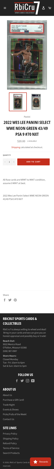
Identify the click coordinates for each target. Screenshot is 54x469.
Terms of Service (11, 448)
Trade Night (9, 405)
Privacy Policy (10, 433)
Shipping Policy (10, 438)
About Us (7, 395)
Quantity (7, 155)
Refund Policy (10, 443)
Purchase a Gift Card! (13, 400)
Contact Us (8, 419)
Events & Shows (11, 409)
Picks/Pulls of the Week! (15, 414)
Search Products (11, 453)
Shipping (15, 147)
